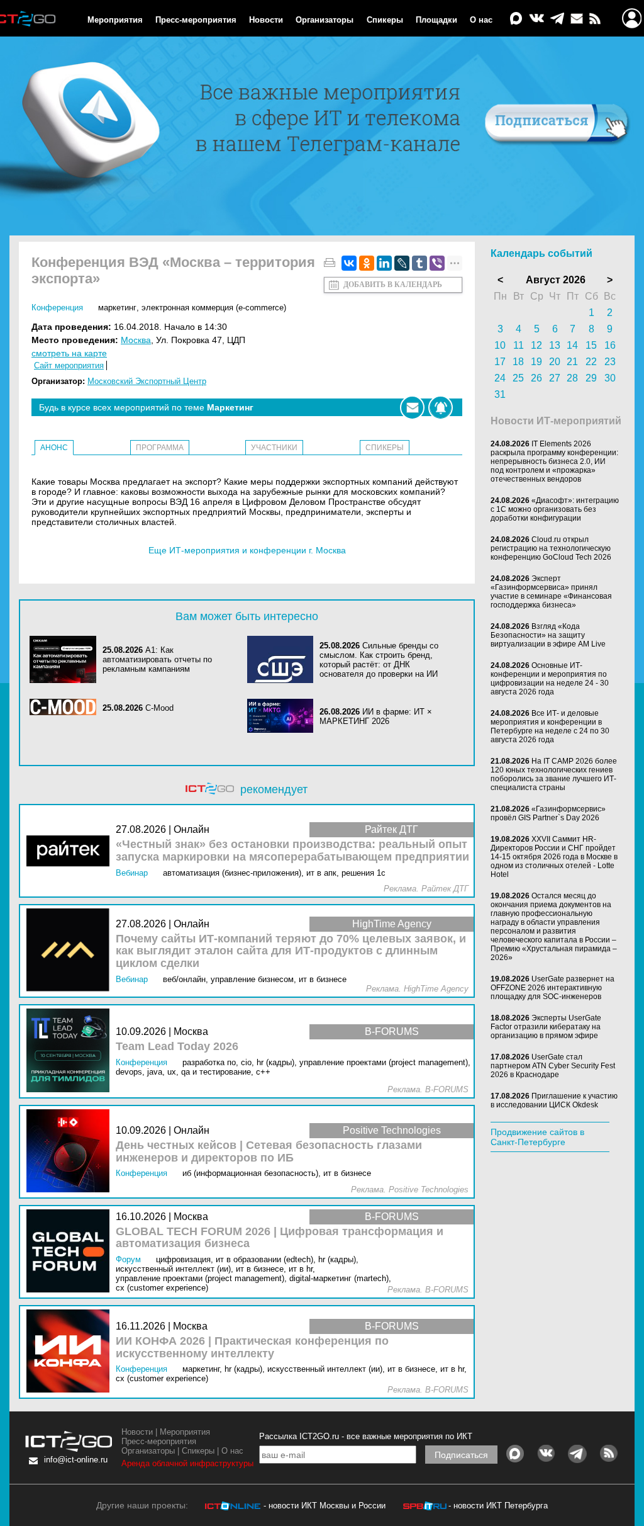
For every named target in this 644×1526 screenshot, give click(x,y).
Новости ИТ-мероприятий (556, 420)
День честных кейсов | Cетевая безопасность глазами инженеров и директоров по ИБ (269, 1151)
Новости (266, 20)
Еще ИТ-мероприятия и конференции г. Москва (247, 550)
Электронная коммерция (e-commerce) (214, 307)
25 (518, 378)
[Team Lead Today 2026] (71, 1051)
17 (500, 361)
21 (572, 361)
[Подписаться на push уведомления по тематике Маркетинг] (440, 407)
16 (610, 345)
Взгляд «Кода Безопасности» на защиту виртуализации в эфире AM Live (548, 635)
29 (591, 378)
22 (591, 361)
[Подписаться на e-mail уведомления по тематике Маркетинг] (412, 407)
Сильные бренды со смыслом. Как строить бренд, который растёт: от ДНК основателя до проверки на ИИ (378, 660)
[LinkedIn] (384, 263)
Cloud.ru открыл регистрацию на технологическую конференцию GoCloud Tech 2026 (551, 548)
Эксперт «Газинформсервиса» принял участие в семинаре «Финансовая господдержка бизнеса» (551, 591)
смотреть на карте (69, 353)
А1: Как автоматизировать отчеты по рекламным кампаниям (157, 659)
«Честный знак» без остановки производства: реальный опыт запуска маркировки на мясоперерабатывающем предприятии (292, 851)
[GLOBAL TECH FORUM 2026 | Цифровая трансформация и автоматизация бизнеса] (71, 1251)
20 (554, 361)
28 (572, 378)
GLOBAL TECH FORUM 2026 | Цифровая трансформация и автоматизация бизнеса (279, 1238)
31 (500, 394)
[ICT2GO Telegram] (557, 19)
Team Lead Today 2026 (177, 1047)
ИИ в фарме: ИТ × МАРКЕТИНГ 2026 (375, 716)
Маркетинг (117, 307)
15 (591, 345)
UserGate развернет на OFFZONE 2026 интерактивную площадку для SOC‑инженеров (552, 988)
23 (610, 361)
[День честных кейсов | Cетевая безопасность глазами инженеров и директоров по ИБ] (71, 1151)
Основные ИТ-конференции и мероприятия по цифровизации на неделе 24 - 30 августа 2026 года (550, 678)
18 (518, 361)
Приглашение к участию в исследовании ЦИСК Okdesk (554, 1100)
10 (500, 345)
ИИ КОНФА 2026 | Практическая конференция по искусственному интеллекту (252, 1347)
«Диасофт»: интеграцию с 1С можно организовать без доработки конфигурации (555, 509)
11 (518, 345)
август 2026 (556, 279)
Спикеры (385, 20)
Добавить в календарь (392, 284)
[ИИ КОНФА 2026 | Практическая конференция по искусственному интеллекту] (71, 1351)
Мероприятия (115, 20)
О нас (481, 20)
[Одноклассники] (366, 263)
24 (500, 378)
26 (536, 378)
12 (536, 345)
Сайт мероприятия (69, 365)
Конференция (57, 307)
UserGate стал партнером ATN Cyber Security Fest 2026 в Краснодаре (553, 1066)
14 (572, 345)
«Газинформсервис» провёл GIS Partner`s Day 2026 (548, 813)
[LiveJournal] (401, 263)
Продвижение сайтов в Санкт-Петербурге (537, 1137)
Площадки (436, 20)
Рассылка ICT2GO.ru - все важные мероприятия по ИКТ (365, 1436)
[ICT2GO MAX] (516, 19)
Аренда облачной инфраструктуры (187, 1463)
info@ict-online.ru (76, 1459)
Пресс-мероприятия (195, 20)
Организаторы (324, 20)
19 (536, 361)
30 (610, 378)
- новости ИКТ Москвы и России (325, 1505)
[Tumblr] (419, 263)
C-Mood (159, 708)
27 (554, 378)
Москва (136, 340)
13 (554, 345)
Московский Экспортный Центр (146, 381)
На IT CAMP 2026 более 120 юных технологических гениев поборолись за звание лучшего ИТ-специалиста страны (554, 774)
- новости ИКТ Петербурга (498, 1505)
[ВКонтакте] (349, 263)
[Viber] (437, 263)
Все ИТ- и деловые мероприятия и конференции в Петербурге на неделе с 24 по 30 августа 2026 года (550, 726)
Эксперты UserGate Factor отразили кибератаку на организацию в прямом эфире (546, 1027)
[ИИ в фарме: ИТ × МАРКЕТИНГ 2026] (283, 717)
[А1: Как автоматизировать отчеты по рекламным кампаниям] (66, 659)
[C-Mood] (66, 708)
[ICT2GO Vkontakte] (536, 19)
